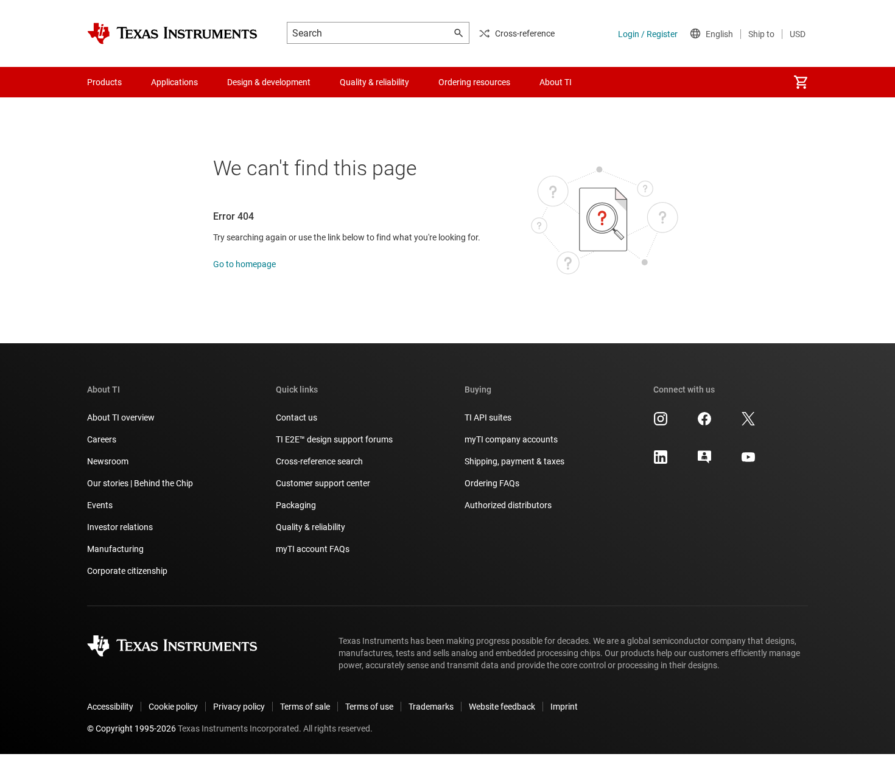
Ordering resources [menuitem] (474, 82)
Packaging (296, 505)
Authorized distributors (508, 505)
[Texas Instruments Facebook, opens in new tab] (704, 423)
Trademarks (431, 706)
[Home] (172, 33)
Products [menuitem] (104, 82)
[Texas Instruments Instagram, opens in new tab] (660, 423)
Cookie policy (173, 706)
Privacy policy (239, 706)
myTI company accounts (511, 439)
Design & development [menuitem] (269, 82)
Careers (101, 439)
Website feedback (502, 706)
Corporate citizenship (127, 571)
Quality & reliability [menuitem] (374, 82)
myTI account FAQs (312, 549)
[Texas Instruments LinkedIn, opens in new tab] (660, 461)
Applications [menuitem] (174, 82)
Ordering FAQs (492, 483)
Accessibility (110, 706)
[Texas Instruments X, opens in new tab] (748, 423)
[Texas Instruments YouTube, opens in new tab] (748, 461)
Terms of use (369, 706)
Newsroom (107, 461)
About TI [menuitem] (555, 82)
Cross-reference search (319, 461)
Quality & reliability (310, 527)
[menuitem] (801, 82)
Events (100, 505)
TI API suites (488, 417)
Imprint (564, 706)
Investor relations (120, 527)
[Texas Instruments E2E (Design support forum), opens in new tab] (704, 461)
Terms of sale (305, 706)
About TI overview (121, 417)
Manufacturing (115, 549)
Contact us (296, 417)
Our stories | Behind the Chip (140, 483)
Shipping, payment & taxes (514, 461)
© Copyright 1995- (131, 728)
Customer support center (323, 483)
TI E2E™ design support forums (334, 439)
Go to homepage (244, 264)
